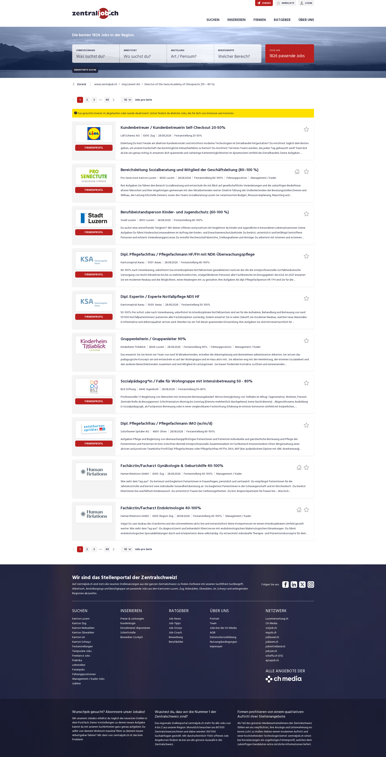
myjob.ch (271, 632)
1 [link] (79, 100)
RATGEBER (282, 20)
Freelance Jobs (81, 655)
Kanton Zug (79, 623)
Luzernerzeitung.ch (277, 618)
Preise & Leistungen (132, 618)
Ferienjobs (78, 669)
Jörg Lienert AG (130, 84)
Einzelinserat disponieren (135, 628)
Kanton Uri (78, 637)
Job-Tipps (175, 623)
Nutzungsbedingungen (223, 641)
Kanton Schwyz (81, 641)
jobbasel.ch (272, 637)
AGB (212, 632)
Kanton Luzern (80, 618)
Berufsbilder (176, 641)
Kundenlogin (128, 623)
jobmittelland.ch (275, 646)
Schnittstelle (128, 632)
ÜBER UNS (306, 20)
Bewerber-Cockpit (131, 637)
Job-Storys (175, 628)
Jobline (76, 683)
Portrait (214, 618)
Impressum (216, 646)
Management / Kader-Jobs (88, 678)
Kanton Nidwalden (83, 628)
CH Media (271, 623)
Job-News (175, 618)
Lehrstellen (78, 665)
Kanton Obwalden (83, 632)
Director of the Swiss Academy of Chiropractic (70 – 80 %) (180, 84)
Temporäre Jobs (81, 651)
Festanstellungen (82, 646)
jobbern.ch (272, 641)
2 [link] (87, 100)
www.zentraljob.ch (105, 84)
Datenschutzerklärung (223, 637)
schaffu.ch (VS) (274, 655)
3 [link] (94, 100)
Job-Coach (175, 632)
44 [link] (107, 100)
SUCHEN (212, 20)
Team (213, 623)
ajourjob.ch (272, 660)
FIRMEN (260, 20)
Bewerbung (176, 637)
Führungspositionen (84, 674)
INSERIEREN (236, 20)
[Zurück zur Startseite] (284, 681)
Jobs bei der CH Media (223, 628)
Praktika (77, 660)
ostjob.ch (271, 628)
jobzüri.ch (271, 651)
